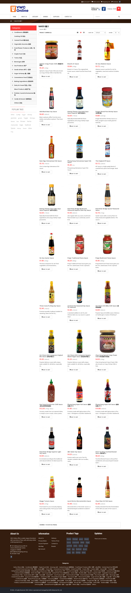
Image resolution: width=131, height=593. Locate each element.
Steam (25, 128)
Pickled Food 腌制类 (40, 582)
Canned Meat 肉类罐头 (66, 579)
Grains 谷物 (74, 573)
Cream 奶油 (113, 582)
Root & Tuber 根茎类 (99, 571)
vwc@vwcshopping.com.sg (19, 552)
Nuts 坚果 (42, 575)
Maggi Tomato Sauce (47, 501)
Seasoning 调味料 (53, 579)
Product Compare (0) (45, 32)
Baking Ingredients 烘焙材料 (23, 81)
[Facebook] (120, 2)
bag (12, 132)
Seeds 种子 (49, 575)
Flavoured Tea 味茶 (84, 577)
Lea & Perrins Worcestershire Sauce (79, 501)
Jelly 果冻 (98, 567)
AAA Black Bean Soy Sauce (48, 111)
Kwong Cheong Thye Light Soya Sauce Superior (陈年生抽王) (50, 209)
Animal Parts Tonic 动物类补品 (60, 573)
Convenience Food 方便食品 (23, 77)
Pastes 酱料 (111, 569)
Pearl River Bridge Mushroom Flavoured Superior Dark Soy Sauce (79, 209)
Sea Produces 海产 (20, 66)
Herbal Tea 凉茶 (45, 577)
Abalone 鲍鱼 (105, 582)
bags (21, 125)
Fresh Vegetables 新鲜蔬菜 (96, 579)
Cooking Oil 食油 (19, 36)
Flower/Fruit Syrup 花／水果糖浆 (37, 579)
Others (94, 584)
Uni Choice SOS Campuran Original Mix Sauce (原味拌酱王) (51, 355)
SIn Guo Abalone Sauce (103, 64)
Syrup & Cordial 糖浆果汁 (32, 577)
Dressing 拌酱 (39, 584)
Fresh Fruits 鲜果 (110, 579)
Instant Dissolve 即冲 (18, 577)
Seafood (28, 125)
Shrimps (32, 118)
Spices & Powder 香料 (86, 571)
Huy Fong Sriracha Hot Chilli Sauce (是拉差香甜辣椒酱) (51, 405)
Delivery (53, 538)
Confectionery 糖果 (21, 579)
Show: (111, 32)
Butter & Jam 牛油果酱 (79, 580)
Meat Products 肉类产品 (22, 89)
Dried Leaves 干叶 (60, 571)
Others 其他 (18, 103)
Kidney (19, 128)
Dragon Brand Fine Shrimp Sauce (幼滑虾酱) (106, 112)
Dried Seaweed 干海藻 (86, 575)
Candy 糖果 (41, 569)
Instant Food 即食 (76, 569)
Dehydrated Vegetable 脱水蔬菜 (21, 571)
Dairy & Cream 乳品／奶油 (22, 85)
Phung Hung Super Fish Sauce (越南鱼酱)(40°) (79, 405)
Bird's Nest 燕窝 (35, 573)
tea (17, 121)
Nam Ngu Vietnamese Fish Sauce (51, 161)
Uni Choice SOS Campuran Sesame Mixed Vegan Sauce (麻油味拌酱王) (79, 355)
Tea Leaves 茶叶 (72, 577)
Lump (18, 115)
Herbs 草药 (96, 582)
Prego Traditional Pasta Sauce (78, 258)
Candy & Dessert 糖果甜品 (23, 99)
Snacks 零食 (85, 569)
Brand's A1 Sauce (73, 64)
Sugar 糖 (108, 577)
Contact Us (54, 543)
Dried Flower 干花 (17, 575)
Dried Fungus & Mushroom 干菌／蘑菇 (42, 571)
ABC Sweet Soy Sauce (75, 452)
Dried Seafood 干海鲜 (72, 575)
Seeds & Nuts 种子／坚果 (22, 69)
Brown (22, 121)
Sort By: (90, 32)
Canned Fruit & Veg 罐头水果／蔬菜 (54, 584)
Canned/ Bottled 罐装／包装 (108, 580)
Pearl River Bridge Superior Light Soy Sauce (50, 452)
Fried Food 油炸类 (86, 584)
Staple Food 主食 (19, 54)
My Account (41, 549)
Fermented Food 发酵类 (66, 582)
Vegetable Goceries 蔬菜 (22, 44)
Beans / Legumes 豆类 (94, 573)
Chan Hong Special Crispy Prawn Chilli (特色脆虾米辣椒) (106, 355)
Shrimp (29, 115)
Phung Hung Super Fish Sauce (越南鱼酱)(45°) (107, 405)
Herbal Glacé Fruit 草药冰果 (110, 567)
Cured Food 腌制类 (52, 582)
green (20, 118)
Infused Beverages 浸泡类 (58, 577)
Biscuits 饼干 (77, 582)
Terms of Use (55, 541)
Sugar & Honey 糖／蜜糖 (22, 73)
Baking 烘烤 (60, 580)
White (12, 115)
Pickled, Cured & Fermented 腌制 (24, 94)
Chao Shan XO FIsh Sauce (104, 501)
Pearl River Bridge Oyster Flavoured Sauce (107, 209)
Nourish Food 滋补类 (72, 571)
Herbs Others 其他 (18, 567)
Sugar (24, 115)
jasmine (13, 118)
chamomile (14, 125)
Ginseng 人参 (54, 567)
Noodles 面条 (83, 573)
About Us (41, 538)
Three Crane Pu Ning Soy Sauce (50, 306)
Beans (13, 121)
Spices (13, 128)
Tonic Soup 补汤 (46, 573)
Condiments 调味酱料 (21, 32)
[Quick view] (51, 50)
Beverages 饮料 (19, 62)
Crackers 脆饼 (95, 569)
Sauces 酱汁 (103, 569)
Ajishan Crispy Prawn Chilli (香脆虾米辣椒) (51, 64)
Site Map (41, 546)
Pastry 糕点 (68, 580)
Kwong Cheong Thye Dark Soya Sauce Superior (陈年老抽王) (78, 112)
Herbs (29, 121)
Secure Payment (43, 543)
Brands (53, 546)
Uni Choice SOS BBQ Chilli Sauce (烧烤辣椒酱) (107, 306)
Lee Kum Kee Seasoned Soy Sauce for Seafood (79, 306)
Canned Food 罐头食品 (21, 40)
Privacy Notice (42, 541)
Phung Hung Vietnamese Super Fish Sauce (79, 161)
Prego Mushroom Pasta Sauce (106, 258)
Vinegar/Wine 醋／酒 (93, 580)
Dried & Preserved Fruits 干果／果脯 (26, 569)
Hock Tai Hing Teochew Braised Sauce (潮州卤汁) (106, 452)
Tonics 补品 (18, 58)
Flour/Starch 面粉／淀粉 (101, 575)
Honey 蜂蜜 (116, 577)
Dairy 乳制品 (34, 580)
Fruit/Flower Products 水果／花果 (24, 49)
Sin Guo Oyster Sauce (47, 258)
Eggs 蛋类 (68, 584)
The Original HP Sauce (103, 161)
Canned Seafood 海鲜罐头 (22, 573)
